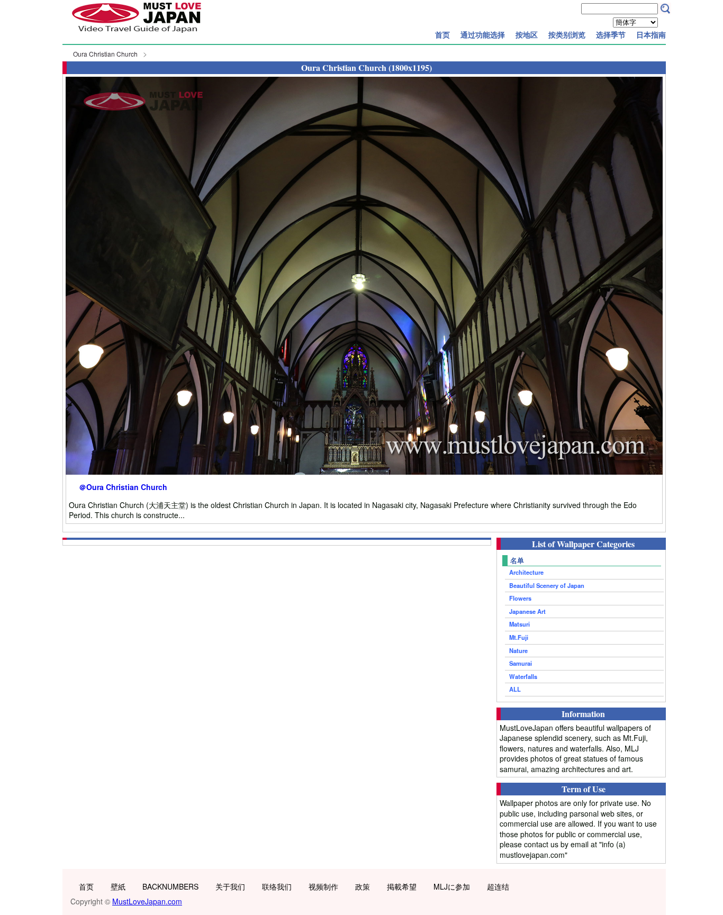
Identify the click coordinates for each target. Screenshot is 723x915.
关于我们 (230, 886)
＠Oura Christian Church (123, 487)
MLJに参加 (451, 886)
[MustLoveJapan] (136, 34)
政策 (362, 886)
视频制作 (323, 886)
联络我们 (277, 886)
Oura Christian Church (105, 53)
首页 (442, 34)
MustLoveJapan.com (147, 901)
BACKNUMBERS (170, 886)
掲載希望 (402, 886)
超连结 (498, 886)
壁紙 (118, 886)
